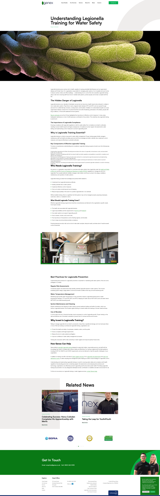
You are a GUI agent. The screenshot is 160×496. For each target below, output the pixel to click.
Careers (99, 2)
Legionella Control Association (90, 490)
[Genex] (47, 3)
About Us (87, 2)
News (93, 2)
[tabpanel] (51, 438)
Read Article (44, 424)
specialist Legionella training (65, 347)
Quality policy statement (92, 483)
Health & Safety (93, 484)
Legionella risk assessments (94, 356)
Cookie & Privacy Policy (113, 481)
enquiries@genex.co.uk (53, 465)
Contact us (113, 2)
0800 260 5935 (69, 465)
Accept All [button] (152, 491)
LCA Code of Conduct (92, 491)
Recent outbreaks (55, 115)
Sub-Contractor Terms (92, 488)
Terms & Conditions (93, 486)
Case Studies (64, 2)
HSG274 (84, 210)
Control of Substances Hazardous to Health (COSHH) (74, 171)
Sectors (81, 2)
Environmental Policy (92, 481)
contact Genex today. (92, 371)
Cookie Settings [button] (146, 491)
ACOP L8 (77, 210)
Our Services (73, 2)
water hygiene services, (78, 356)
